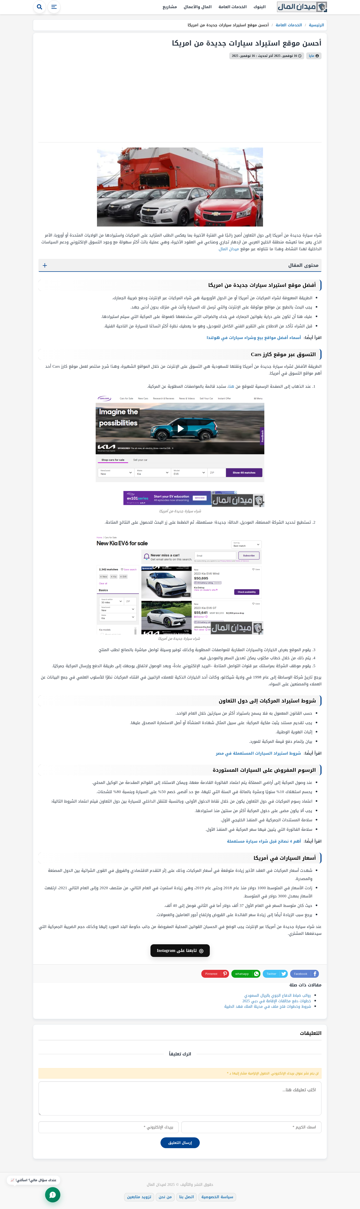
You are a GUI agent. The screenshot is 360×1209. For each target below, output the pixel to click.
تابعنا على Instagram (180, 951)
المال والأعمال (198, 7)
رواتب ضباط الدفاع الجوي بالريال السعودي (277, 995)
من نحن (165, 1197)
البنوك (260, 7)
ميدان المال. (228, 249)
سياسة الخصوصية (217, 1197)
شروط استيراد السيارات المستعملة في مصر (259, 753)
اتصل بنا (186, 1197)
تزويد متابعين (139, 1197)
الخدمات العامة (232, 7)
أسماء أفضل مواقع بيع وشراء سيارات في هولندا (254, 337)
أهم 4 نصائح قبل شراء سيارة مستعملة (264, 841)
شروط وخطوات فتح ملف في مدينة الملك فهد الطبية (267, 1006)
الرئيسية (316, 25)
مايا (311, 56)
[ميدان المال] (302, 7)
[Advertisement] (180, 99)
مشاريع (170, 7)
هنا (231, 386)
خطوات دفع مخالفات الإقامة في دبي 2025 (276, 1001)
